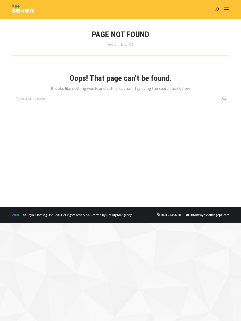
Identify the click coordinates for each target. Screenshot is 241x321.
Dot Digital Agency (119, 215)
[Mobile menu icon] (226, 9)
